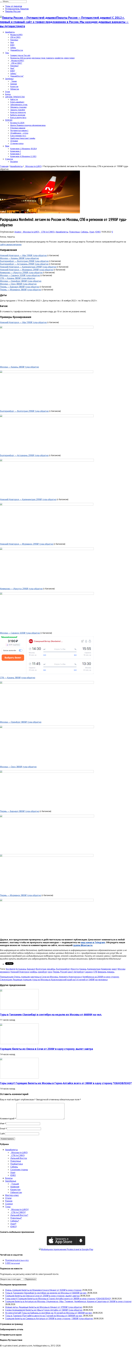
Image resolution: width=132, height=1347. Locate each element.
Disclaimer (14, 161)
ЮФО (12, 45)
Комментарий (8, 1118)
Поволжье (14, 39)
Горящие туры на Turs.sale (20, 55)
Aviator (18, 231)
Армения (13, 83)
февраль (102, 971)
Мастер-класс (12, 1195)
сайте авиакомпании (10, 244)
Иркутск (75, 969)
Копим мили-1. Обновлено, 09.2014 (23, 148)
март (114, 969)
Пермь (56, 971)
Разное (8, 1200)
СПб (95, 971)
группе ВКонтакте (82, 945)
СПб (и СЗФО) (15, 37)
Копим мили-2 (15, 151)
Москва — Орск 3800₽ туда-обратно (18, 283)
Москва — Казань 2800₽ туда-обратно (19, 258)
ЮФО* (12, 71)
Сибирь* (13, 73)
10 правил (14, 140)
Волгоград (41, 969)
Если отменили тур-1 (18, 135)
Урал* (12, 68)
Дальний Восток (16, 50)
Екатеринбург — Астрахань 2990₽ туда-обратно (24, 264)
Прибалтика (16, 1163)
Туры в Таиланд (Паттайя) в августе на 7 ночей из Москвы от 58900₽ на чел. (43, 1315)
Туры (7, 52)
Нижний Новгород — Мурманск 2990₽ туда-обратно (26, 269)
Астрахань (21, 969)
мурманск (5, 971)
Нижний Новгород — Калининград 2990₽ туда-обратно (28, 266)
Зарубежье (9, 78)
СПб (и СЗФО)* (16, 63)
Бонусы (8, 94)
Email (2, 1128)
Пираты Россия (12, 11)
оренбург (42, 971)
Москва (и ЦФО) (16, 34)
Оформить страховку (18, 107)
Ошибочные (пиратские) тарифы (22, 138)
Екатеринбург (63, 969)
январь (110, 971)
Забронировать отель (18, 104)
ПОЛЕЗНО (8, 120)
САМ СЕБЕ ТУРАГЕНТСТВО (15, 96)
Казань (83, 969)
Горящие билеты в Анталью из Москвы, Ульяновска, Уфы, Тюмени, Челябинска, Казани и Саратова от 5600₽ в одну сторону (68, 1301)
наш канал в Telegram (93, 942)
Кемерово (106, 969)
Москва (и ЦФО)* (17, 60)
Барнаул (31, 969)
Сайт (2, 1133)
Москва (121, 969)
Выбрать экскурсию (17, 115)
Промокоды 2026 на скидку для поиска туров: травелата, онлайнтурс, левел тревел (42, 58)
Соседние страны (19, 1169)
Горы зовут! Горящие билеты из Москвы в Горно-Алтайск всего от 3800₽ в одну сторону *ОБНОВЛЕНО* (66, 1083)
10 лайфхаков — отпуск (19, 133)
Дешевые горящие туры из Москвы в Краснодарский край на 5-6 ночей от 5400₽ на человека (54, 979)
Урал (12, 42)
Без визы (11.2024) (17, 122)
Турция (13, 81)
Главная (4, 166)
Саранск (89, 971)
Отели (7, 91)
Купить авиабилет (17, 102)
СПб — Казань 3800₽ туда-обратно (17, 278)
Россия (63, 971)
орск (50, 971)
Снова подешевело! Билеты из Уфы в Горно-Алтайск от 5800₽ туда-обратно (43, 1310)
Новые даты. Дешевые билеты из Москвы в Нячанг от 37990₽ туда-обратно (43, 1307)
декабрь (51, 969)
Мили (7, 146)
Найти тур (14, 99)
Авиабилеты (10, 32)
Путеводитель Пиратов (17, 9)
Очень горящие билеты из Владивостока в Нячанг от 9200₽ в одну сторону (43, 1290)
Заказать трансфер (17, 109)
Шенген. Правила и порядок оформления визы (28, 125)
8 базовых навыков (17, 128)
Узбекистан (14, 89)
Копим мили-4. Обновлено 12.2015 (23, 156)
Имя (2, 1123)
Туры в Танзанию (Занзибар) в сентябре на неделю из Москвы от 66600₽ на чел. (51, 1014)
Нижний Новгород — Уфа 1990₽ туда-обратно (23, 255)
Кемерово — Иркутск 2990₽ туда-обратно (21, 272)
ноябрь (33, 971)
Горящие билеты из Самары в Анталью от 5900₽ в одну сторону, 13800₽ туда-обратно (49, 1318)
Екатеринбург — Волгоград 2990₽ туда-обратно (24, 261)
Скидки (9, 1203)
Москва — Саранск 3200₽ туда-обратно (20, 275)
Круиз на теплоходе (18, 112)
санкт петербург (75, 971)
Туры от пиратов (13, 6)
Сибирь (13, 47)
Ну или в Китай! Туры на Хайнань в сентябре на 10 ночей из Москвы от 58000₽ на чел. (48, 1312)
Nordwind (10, 969)
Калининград (94, 969)
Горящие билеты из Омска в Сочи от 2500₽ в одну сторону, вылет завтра (46, 1048)
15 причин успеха (16, 143)
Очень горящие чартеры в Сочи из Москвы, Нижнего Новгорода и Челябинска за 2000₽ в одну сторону (59, 976)
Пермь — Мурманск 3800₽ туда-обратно (20, 289)
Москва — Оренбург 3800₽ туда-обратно (20, 281)
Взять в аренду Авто (18, 117)
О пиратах (9, 159)
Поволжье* (14, 65)
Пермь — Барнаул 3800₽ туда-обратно (19, 286)
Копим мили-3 (15, 153)
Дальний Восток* (17, 76)
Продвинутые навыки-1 (19, 130)
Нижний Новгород (19, 971)
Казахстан (14, 86)
